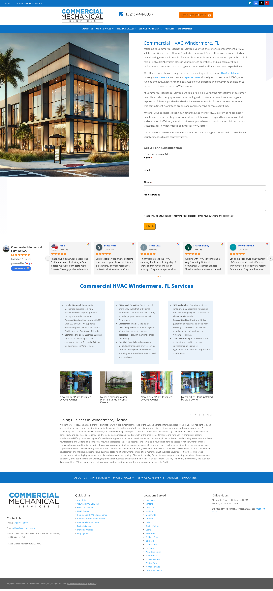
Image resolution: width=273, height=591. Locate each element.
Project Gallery (126, 29)
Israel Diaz (199, 245)
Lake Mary (150, 500)
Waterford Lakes (153, 552)
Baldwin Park (152, 537)
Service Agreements (150, 29)
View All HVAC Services (88, 503)
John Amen (65, 245)
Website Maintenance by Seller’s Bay (82, 583)
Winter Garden (153, 559)
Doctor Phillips (152, 526)
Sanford (149, 503)
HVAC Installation (85, 507)
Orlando (149, 518)
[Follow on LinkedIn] (250, 3)
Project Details (152, 194)
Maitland (150, 511)
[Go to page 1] (160, 276)
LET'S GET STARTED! (194, 15)
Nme (106, 245)
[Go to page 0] (158, 276)
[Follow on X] (261, 3)
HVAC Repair (83, 511)
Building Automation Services (91, 518)
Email (147, 170)
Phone (148, 182)
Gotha (148, 529)
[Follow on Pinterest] (267, 3)
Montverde (151, 515)
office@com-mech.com (24, 528)
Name (148, 157)
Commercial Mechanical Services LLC (26, 248)
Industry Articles (85, 529)
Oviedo (149, 522)
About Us (87, 29)
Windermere (152, 555)
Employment (185, 29)
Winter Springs (153, 566)
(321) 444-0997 (139, 14)
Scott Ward (155, 245)
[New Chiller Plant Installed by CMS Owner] (76, 393)
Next (209, 415)
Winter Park (151, 563)
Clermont (150, 548)
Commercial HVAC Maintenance (92, 515)
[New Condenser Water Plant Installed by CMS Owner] (116, 393)
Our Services (103, 29)
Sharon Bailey (246, 245)
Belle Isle (150, 540)
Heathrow (150, 533)
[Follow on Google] (256, 3)
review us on (19, 268)
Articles (169, 29)
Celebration (151, 544)
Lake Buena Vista (154, 570)
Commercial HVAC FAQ (88, 522)
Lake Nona (151, 507)
